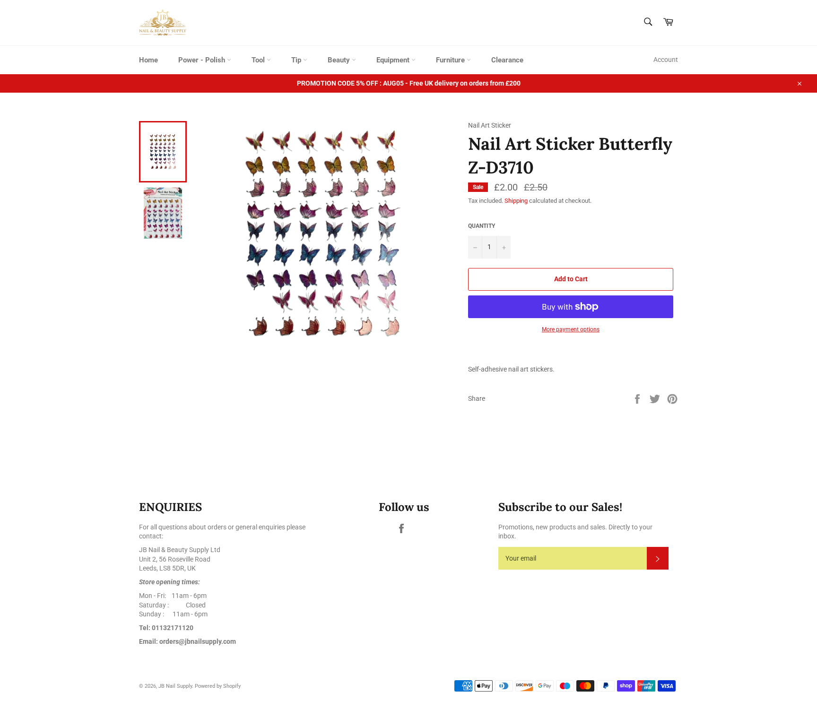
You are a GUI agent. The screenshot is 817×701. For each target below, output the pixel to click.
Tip (297, 60)
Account (665, 59)
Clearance (507, 60)
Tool (259, 60)
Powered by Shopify (218, 686)
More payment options (571, 329)
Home (148, 60)
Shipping (516, 200)
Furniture (451, 60)
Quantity (481, 226)
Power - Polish (202, 60)
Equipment (393, 60)
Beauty (340, 60)
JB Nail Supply (175, 686)
